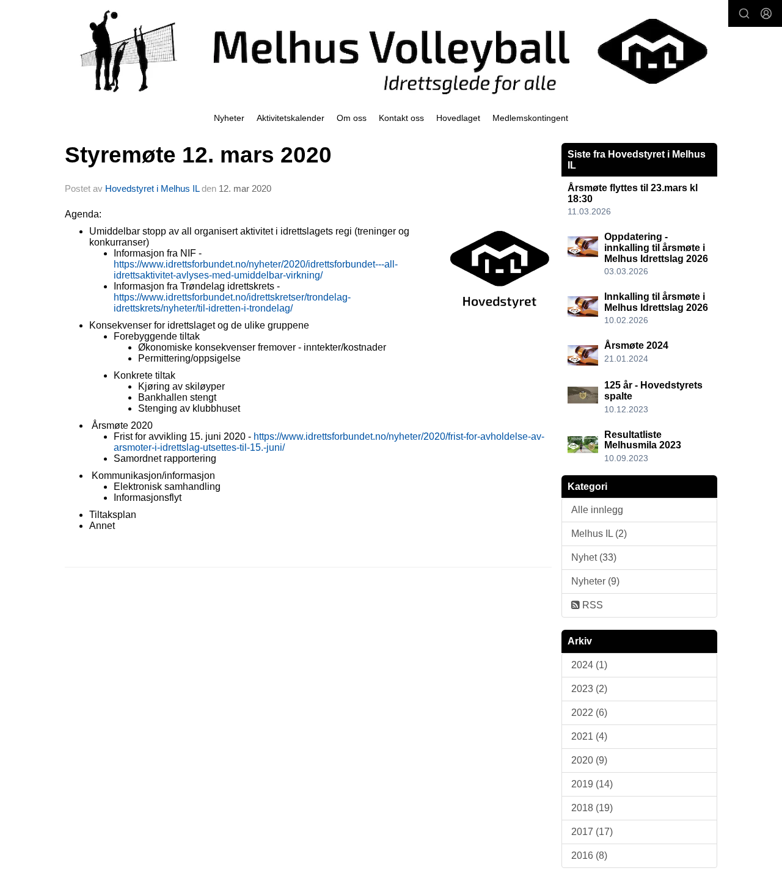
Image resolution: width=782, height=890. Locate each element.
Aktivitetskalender (290, 118)
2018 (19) (592, 808)
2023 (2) (589, 689)
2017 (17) (592, 831)
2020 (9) (589, 760)
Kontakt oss (401, 118)
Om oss (352, 118)
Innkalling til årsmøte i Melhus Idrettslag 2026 (656, 302)
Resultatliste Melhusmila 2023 (642, 440)
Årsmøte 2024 (636, 345)
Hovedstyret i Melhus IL (152, 188)
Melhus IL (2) (599, 533)
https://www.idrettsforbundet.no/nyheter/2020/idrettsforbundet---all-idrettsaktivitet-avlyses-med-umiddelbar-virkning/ (256, 269)
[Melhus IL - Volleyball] (391, 51)
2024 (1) (589, 665)
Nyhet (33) (593, 557)
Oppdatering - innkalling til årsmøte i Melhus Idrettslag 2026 (656, 247)
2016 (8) (589, 855)
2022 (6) (589, 712)
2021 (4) (589, 736)
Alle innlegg (597, 510)
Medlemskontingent (530, 118)
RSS (591, 605)
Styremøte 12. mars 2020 (198, 154)
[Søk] (744, 13)
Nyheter (229, 118)
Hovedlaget (458, 118)
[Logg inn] (766, 13)
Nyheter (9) (595, 581)
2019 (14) (592, 784)
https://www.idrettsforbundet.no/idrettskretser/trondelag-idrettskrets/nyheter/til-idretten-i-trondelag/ (232, 302)
